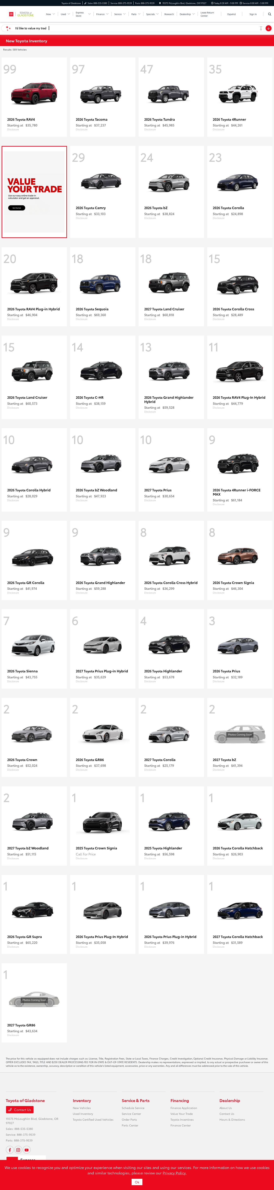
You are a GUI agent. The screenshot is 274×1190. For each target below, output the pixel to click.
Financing (179, 1100)
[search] (269, 14)
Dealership (229, 1100)
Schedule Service (133, 1108)
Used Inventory (83, 1114)
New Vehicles (82, 1108)
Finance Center (180, 1125)
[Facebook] (10, 1150)
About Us (225, 1108)
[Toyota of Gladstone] (24, 13)
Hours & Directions (232, 1119)
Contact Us (22, 1109)
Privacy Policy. (175, 1172)
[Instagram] (18, 1150)
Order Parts (129, 1119)
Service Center (131, 1114)
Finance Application (183, 1108)
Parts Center (130, 1125)
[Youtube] (27, 1150)
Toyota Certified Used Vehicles (93, 1119)
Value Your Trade (181, 1114)
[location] (160, 3)
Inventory (82, 1100)
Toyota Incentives (182, 1119)
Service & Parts (136, 1100)
